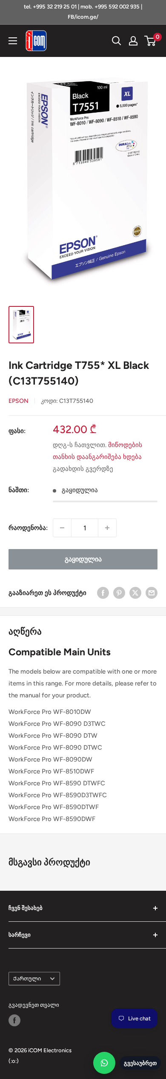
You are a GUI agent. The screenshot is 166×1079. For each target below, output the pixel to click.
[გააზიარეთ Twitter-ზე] (135, 592)
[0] (150, 41)
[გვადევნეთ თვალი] (14, 1020)
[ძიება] (116, 40)
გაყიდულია (83, 559)
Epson (19, 401)
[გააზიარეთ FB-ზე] (103, 592)
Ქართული (27, 978)
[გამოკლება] (62, 528)
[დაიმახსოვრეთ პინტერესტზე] (119, 592)
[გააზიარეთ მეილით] (151, 592)
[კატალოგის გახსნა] (13, 40)
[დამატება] (107, 528)
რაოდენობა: (28, 528)
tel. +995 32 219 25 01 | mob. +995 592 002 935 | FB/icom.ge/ (83, 11)
